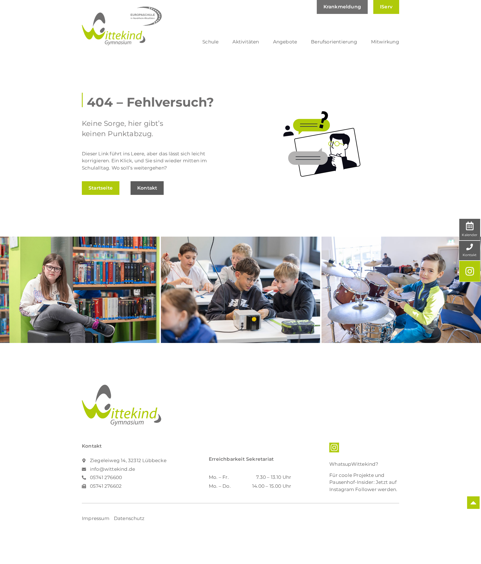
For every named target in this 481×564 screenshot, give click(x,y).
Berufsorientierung (334, 42)
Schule (210, 42)
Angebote (285, 42)
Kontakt (470, 255)
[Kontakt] (469, 247)
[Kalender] (469, 226)
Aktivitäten (245, 42)
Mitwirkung (385, 42)
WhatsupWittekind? (353, 464)
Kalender (469, 235)
